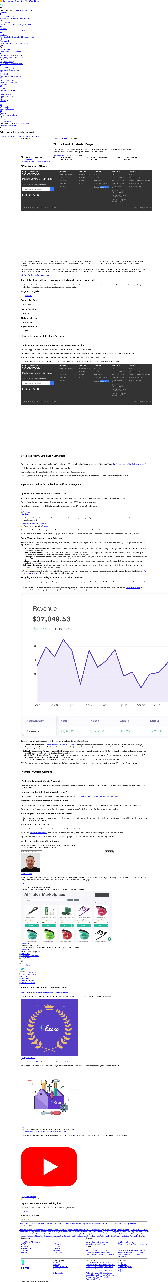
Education (88, 1224)
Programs (3, 84)
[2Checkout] (25, 512)
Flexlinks (56, 1250)
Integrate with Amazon (126, 1250)
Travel (98, 1236)
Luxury (98, 1234)
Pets (143, 1234)
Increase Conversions (93, 1242)
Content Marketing (78, 1224)
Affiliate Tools (24, 1224)
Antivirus (61, 1230)
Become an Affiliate (60, 1267)
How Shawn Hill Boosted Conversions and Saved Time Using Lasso (99, 1269)
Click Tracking (139, 1252)
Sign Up (121, 1271)
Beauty (97, 1230)
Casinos (133, 1230)
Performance (122, 1256)
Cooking (37, 1232)
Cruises (53, 1232)
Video (102, 1236)
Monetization (96, 1224)
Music (117, 1234)
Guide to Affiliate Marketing (25, 10)
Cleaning (30, 1232)
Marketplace (90, 1250)
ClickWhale (57, 1248)
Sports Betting (69, 1236)
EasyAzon (24, 1250)
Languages (87, 1234)
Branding (56, 1265)
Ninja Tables (57, 1252)
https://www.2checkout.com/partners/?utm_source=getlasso (97, 796)
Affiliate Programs (125, 1267)
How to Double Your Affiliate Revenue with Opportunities (100, 1272)
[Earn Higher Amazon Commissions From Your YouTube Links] (49, 1195)
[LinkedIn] (22, 883)
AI (46, 1230)
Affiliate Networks (25, 1230)
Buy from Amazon (29, 1197)
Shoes (37, 1236)
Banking (91, 1230)
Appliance (69, 1230)
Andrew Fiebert (60, 155)
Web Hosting (109, 1236)
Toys (94, 1236)
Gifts (135, 1232)
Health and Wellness (36, 1234)
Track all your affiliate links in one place (60, 745)
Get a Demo (4, 125)
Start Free (24, 161)
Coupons (43, 1232)
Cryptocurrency (62, 1232)
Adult (43, 1230)
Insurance (70, 1234)
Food (110, 1232)
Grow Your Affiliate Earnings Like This (98, 1278)
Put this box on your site (38, 524)
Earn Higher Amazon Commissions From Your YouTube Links (43, 1131)
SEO (135, 1224)
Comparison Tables (93, 1252)
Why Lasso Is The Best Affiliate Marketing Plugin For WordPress (44, 992)
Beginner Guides (56, 1224)
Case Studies (66, 1224)
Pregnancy (23, 1236)
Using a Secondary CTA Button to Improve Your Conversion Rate (44, 1062)
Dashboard (90, 1256)
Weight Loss (124, 1236)
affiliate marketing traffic (38, 833)
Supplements (83, 1236)
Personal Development (133, 1234)
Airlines (50, 1230)
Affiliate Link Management (128, 1242)
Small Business (52, 1236)
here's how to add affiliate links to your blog (129, 464)
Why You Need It (28, 1058)
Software (61, 1236)
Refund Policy (58, 1273)
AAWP (23, 1244)
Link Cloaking (140, 1250)
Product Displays (98, 1254)
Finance (95, 1232)
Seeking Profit (128, 1224)
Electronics (83, 1232)
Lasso (46, 526)
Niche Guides (106, 1224)
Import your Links (124, 1254)
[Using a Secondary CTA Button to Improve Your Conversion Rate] (49, 1125)
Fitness (106, 1232)
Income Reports (100, 1244)
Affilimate (56, 1246)
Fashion (89, 1232)
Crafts (49, 1232)
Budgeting (113, 1230)
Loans (93, 1234)
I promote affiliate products (31, 136)
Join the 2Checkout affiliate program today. (36, 275)
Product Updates (117, 1224)
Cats (137, 1230)
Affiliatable (57, 1244)
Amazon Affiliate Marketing (39, 1224)
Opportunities (110, 1254)
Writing (143, 1236)
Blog (2, 45)
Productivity (31, 1236)
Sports (77, 1236)
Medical (104, 1234)
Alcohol (55, 1230)
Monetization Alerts (125, 1244)
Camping (127, 1230)
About (55, 1263)
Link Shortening (101, 1250)
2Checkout (24, 514)
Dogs (69, 1232)
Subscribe (109, 851)
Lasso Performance (133, 588)
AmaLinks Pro (26, 1248)
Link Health (136, 1254)
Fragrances (116, 1232)
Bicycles (103, 1230)
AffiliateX (24, 1246)
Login (120, 1269)
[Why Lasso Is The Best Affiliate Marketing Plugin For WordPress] (49, 1056)
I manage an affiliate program (10, 136)
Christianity (23, 1232)
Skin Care (43, 1236)
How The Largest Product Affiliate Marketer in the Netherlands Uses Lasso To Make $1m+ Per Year (100, 1265)
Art (74, 1230)
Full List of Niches (23, 123)
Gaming (123, 1232)
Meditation (111, 1234)
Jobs (81, 1234)
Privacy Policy (58, 1269)
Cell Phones (143, 1230)
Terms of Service (59, 1271)
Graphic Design (143, 1232)
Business (28, 296)
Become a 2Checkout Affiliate (39, 161)
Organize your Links (125, 1252)
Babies (86, 1230)
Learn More (25, 524)
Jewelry (77, 1234)
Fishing (101, 1232)
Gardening (130, 1232)
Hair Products (24, 1234)
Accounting (36, 1230)
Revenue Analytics (140, 1244)
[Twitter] (23, 883)
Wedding (117, 1236)
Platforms (3, 12)
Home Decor (48, 1234)
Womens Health (135, 1236)
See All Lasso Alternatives (30, 1242)
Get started (13, 125)
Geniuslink (24, 1252)
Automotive (79, 1230)
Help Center (122, 1265)
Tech (90, 1236)
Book (108, 1230)
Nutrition (122, 1234)
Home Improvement (60, 1234)
